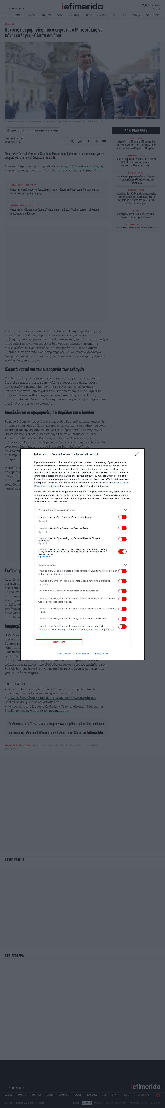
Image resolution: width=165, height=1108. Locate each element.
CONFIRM (59, 642)
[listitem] (82, 510)
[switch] (122, 517)
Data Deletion (64, 653)
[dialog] (82, 554)
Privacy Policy (101, 653)
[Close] (138, 455)
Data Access (82, 653)
